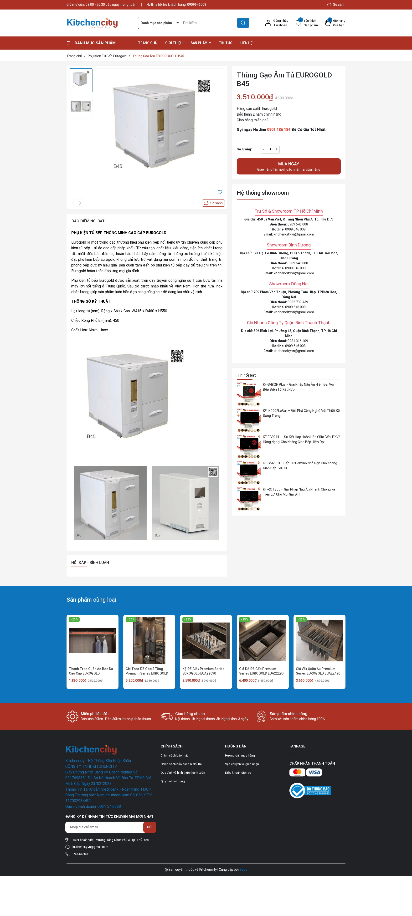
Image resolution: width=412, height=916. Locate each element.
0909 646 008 (298, 224)
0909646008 (196, 4)
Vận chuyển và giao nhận (242, 764)
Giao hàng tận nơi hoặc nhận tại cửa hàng (288, 166)
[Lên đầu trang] (404, 885)
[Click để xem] (160, 133)
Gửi (150, 827)
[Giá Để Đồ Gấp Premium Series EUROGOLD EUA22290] (262, 640)
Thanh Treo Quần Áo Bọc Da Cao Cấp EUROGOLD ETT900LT (91, 673)
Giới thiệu (174, 43)
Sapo (243, 869)
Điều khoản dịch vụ (238, 772)
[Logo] (99, 23)
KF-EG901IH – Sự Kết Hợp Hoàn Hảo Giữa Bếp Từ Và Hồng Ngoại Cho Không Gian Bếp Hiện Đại (301, 439)
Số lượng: (244, 149)
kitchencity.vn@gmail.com (294, 234)
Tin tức (225, 43)
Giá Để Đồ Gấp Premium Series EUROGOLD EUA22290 (261, 671)
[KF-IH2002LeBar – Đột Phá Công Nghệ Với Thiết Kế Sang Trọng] (249, 420)
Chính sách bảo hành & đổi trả (181, 764)
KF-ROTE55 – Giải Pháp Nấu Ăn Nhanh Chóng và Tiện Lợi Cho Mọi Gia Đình (299, 491)
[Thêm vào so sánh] (213, 203)
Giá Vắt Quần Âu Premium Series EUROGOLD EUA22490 (318, 671)
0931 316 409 (298, 341)
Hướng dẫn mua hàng (240, 755)
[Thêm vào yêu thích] (219, 192)
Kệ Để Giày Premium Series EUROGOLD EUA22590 (203, 671)
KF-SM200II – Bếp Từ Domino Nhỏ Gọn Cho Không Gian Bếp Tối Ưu (300, 465)
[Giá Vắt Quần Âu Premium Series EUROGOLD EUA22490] (319, 640)
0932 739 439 (298, 302)
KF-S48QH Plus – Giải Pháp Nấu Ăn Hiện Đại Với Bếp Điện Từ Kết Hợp (298, 387)
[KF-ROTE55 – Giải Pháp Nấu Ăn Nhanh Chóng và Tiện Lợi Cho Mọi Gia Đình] (249, 499)
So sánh (338, 4)
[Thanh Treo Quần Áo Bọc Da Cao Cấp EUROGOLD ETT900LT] (92, 640)
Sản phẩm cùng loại (91, 599)
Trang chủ (147, 43)
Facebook (296, 754)
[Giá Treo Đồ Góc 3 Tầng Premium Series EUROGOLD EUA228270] (149, 640)
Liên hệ (246, 43)
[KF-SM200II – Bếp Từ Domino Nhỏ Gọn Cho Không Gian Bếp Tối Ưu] (249, 473)
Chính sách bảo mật (174, 755)
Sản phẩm (199, 43)
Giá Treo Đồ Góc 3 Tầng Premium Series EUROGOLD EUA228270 (147, 673)
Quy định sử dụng (173, 781)
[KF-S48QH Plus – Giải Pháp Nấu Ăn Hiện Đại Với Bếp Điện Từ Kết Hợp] (249, 394)
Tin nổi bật (246, 375)
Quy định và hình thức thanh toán (183, 772)
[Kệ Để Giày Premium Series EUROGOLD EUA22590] (206, 640)
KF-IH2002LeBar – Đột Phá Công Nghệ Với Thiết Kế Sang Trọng (301, 413)
